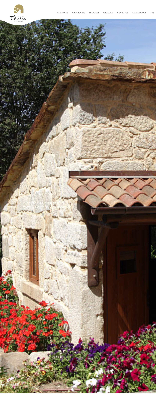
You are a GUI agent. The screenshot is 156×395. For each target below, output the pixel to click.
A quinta (63, 12)
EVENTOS (122, 12)
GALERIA (108, 12)
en (152, 12)
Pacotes (94, 12)
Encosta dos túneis (18, 13)
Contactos (139, 12)
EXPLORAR (78, 12)
